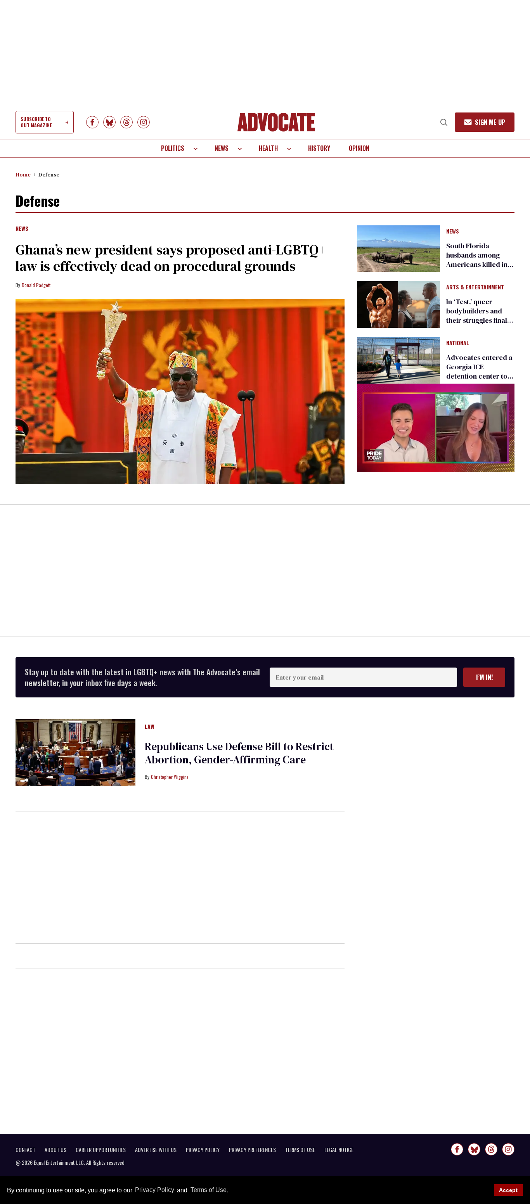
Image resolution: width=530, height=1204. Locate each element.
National (457, 343)
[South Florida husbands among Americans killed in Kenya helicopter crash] (398, 248)
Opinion (359, 148)
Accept (508, 1190)
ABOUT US (55, 1150)
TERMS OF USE (300, 1150)
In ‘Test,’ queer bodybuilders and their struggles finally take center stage (479, 315)
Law (149, 726)
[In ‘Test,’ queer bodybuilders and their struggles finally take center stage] (398, 304)
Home (23, 174)
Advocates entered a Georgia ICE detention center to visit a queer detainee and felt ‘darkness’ (479, 381)
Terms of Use (208, 1190)
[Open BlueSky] (109, 122)
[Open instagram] (143, 122)
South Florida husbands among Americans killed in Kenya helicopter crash (476, 264)
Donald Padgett (36, 285)
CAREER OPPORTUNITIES (101, 1150)
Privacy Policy (154, 1190)
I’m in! (484, 677)
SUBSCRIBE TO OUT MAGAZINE (36, 122)
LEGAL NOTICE (338, 1150)
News (222, 148)
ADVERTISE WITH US (156, 1150)
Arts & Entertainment (475, 287)
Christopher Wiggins (170, 776)
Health (268, 148)
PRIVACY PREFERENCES (252, 1150)
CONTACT (25, 1150)
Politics (172, 148)
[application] (435, 428)
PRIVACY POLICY (203, 1150)
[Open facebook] (92, 122)
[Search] (444, 122)
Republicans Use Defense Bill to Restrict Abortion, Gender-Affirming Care (239, 753)
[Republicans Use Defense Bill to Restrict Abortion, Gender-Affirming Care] (75, 752)
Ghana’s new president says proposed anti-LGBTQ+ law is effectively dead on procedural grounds (171, 257)
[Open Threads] (126, 122)
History (319, 148)
